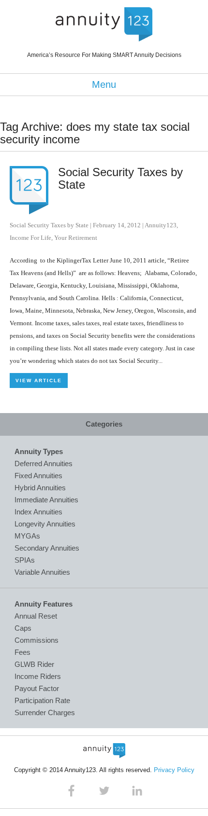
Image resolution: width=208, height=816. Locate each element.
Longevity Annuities (45, 524)
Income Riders (38, 676)
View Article (38, 380)
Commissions (37, 640)
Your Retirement (75, 237)
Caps (23, 628)
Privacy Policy (174, 770)
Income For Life (30, 237)
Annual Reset (36, 616)
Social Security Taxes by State (120, 178)
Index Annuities (38, 512)
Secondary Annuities (47, 548)
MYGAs (27, 536)
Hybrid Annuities (40, 488)
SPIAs (25, 560)
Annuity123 (161, 225)
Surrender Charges (45, 712)
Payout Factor (37, 688)
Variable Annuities (42, 572)
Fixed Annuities (38, 475)
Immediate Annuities (46, 500)
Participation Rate (42, 700)
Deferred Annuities (44, 463)
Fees (22, 652)
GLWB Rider (34, 664)
